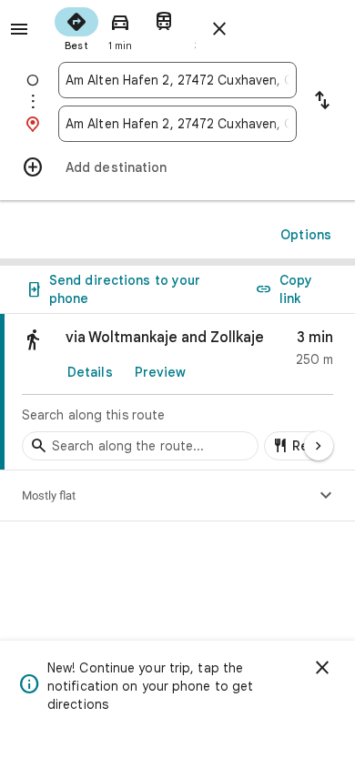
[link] (177, 392)
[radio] (76, 27)
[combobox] (177, 80)
